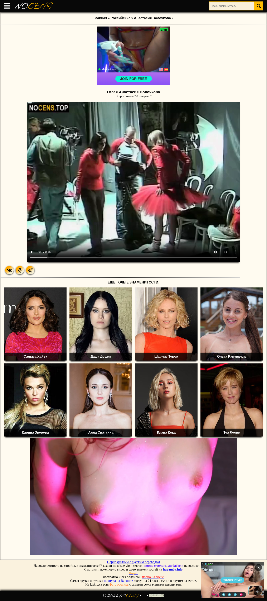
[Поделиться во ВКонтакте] (9, 270)
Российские (120, 18)
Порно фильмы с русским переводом (133, 562)
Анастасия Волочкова (152, 18)
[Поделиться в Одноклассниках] (20, 270)
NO (33, 6)
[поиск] (258, 5)
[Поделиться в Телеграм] (30, 270)
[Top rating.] (156, 596)
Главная (100, 18)
